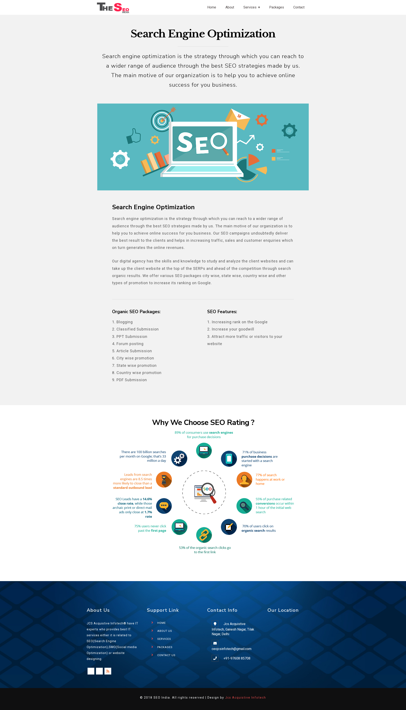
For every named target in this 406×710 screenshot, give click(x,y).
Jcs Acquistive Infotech (245, 697)
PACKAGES (165, 647)
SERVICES (164, 638)
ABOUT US (164, 630)
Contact (298, 7)
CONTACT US (166, 655)
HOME (161, 622)
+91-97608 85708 (237, 658)
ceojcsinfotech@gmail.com (231, 649)
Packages (276, 7)
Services (249, 7)
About (229, 7)
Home (211, 7)
